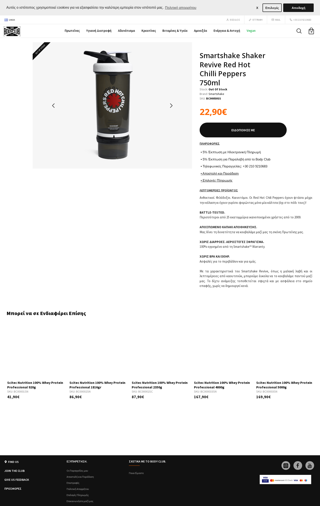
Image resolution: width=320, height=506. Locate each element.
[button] (53, 105)
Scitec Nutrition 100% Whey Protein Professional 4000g (222, 384)
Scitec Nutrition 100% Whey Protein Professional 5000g (284, 384)
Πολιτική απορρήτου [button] (180, 8)
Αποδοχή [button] (298, 8)
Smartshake (216, 94)
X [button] (257, 8)
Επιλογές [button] (272, 8)
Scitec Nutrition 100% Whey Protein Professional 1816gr (97, 384)
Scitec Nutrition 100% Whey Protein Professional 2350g (160, 384)
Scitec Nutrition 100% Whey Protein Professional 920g (35, 384)
